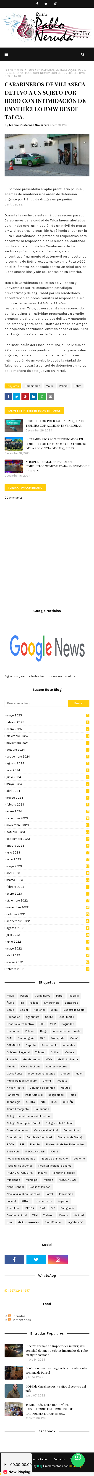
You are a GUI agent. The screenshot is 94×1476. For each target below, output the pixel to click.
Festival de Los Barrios (21, 1158)
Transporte (58, 1038)
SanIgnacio (67, 1208)
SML (9, 1038)
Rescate (62, 1080)
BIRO (54, 1102)
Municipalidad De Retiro (22, 1080)
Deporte (31, 1045)
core (10, 1222)
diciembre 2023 (47, 818)
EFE (22, 1144)
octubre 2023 (47, 832)
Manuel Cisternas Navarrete (29, 125)
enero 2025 (47, 729)
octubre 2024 (47, 749)
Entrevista (13, 1151)
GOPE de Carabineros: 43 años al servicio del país (56, 1388)
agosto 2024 (47, 763)
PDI (22, 1002)
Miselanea (13, 1179)
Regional (63, 1201)
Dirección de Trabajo (70, 1137)
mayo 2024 (47, 784)
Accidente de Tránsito (67, 1031)
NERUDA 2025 (67, 1179)
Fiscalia (74, 995)
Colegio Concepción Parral (23, 1123)
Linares (65, 1073)
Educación (13, 1017)
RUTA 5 (25, 1201)
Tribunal (40, 1052)
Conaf (74, 1038)
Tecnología (13, 1102)
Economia (13, 1031)
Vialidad (79, 1215)
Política (34, 1002)
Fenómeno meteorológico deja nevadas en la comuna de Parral (56, 1370)
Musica (48, 1179)
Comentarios (21, 1320)
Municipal (32, 1179)
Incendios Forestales (41, 1073)
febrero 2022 (47, 969)
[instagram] (56, 4)
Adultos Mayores (56, 1066)
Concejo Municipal (46, 1130)
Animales (69, 1045)
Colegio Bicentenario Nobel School (28, 1116)
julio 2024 (47, 770)
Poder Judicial (34, 1094)
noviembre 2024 (47, 743)
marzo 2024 (47, 797)
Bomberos (71, 1002)
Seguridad (67, 1024)
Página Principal (14, 69)
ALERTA (30, 1102)
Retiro (30, 69)
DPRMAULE (13, 1045)
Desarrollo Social (74, 1009)
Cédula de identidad (39, 1137)
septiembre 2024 (47, 756)
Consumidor (71, 1130)
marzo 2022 (47, 962)
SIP (53, 1208)
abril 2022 (47, 955)
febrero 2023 (47, 886)
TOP (41, 1024)
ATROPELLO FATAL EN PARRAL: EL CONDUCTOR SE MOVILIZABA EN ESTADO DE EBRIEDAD (57, 466)
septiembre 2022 (47, 921)
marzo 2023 (47, 880)
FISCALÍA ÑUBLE (35, 1151)
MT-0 (48, 1059)
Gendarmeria (31, 1059)
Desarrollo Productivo (20, 1024)
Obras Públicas (30, 1066)
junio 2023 (47, 859)
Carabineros (32, 386)
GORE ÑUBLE (15, 1073)
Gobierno (79, 1158)
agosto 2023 (47, 845)
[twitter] (46, 4)
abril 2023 (47, 873)
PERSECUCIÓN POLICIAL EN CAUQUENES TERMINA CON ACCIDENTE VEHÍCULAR (55, 423)
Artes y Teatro (15, 1087)
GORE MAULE (66, 1017)
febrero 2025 (47, 722)
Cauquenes (41, 1109)
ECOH (10, 1144)
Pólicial (11, 1201)
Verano (63, 1215)
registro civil (75, 1222)
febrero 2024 (47, 804)
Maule (50, 386)
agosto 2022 (47, 928)
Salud (10, 1009)
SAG (42, 1038)
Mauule (65, 1087)
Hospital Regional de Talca (54, 1165)
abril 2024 (47, 791)
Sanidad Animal (17, 1215)
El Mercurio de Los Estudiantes (64, 1144)
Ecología (12, 1059)
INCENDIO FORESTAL (19, 1172)
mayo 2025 (47, 715)
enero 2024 (47, 811)
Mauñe (42, 1172)
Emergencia (51, 1002)
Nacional (39, 1009)
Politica (29, 1031)
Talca (72, 1094)
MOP (53, 1024)
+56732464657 (18, 1290)
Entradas (18, 1316)
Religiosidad (56, 1094)
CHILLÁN (68, 1102)
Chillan (55, 1052)
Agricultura (32, 1017)
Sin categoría (26, 1038)
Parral (59, 995)
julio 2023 (47, 852)
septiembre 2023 (47, 838)
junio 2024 (47, 777)
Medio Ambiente (67, 1059)
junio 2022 (47, 941)
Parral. (49, 1194)
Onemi (46, 1080)
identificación (53, 1222)
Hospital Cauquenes (20, 1165)
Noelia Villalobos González (23, 1194)
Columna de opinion (42, 1087)
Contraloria (14, 1137)
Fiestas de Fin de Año (54, 1158)
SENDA (29, 1208)
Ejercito (35, 1144)
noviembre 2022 (47, 907)
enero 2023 (47, 893)
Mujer (79, 1073)
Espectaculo (49, 1045)
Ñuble (10, 1002)
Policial (63, 386)
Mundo (11, 1066)
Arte (43, 1102)
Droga (43, 1031)
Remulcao (13, 1208)
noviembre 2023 (47, 825)
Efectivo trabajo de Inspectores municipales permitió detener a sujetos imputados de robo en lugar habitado (57, 1350)
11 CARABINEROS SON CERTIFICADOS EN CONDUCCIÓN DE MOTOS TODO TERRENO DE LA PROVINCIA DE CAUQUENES (56, 443)
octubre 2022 (47, 914)
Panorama (13, 1094)
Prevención (66, 1194)
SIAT (42, 1208)
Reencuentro (44, 1201)
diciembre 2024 (47, 736)
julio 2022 (47, 934)
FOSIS (54, 1151)
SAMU (49, 1017)
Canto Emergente (18, 1109)
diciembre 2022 (47, 900)
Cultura (69, 1052)
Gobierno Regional (18, 1052)
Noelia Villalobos (39, 1187)
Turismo (48, 1215)
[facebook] (37, 4)
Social (24, 1009)
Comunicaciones (18, 1130)
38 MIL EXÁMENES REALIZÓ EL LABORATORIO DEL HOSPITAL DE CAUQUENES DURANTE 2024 (49, 1409)
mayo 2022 (47, 948)
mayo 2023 (47, 866)
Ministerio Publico (63, 1172)
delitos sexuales (28, 1222)
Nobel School (15, 1187)
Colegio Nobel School (59, 1123)
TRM (35, 1215)
